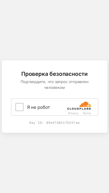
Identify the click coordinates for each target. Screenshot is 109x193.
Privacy (73, 113)
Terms (87, 113)
